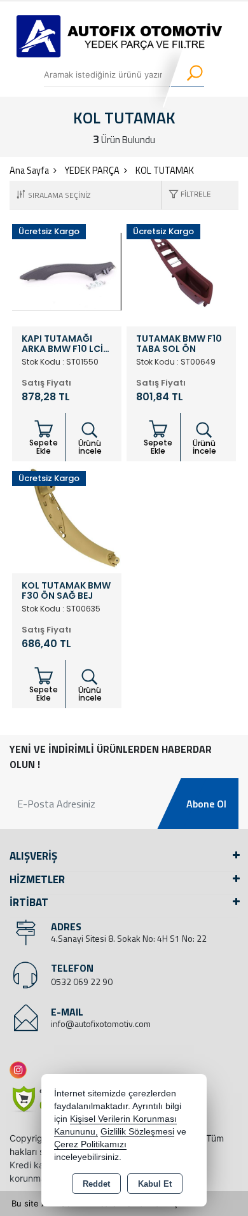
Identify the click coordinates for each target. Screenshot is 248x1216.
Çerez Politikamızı (90, 1144)
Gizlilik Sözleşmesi (137, 1131)
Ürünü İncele (90, 447)
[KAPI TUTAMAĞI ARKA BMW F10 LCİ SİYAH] (66, 271)
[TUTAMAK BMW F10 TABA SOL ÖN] (181, 271)
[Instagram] (21, 1070)
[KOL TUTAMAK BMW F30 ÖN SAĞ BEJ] (66, 518)
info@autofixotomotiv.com (101, 1023)
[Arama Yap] (186, 74)
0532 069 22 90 (82, 981)
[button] (186, 195)
